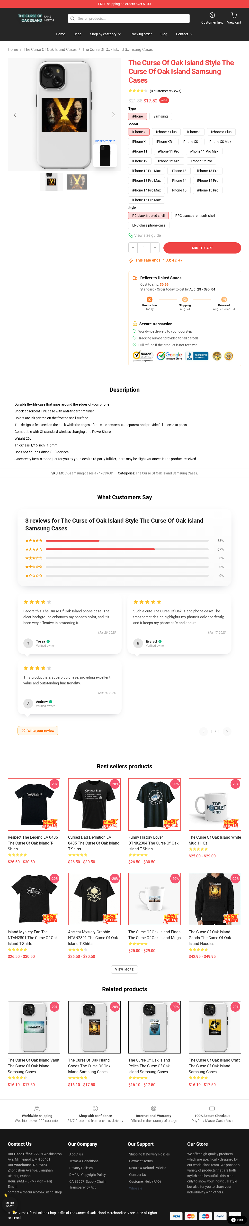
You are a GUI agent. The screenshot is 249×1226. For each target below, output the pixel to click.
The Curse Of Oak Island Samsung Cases (117, 49)
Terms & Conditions (83, 1161)
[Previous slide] (15, 115)
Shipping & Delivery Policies (149, 1154)
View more (124, 969)
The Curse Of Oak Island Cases (50, 49)
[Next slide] (113, 115)
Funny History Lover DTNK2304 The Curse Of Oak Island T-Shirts (153, 843)
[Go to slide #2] (77, 182)
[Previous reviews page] (203, 731)
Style (132, 208)
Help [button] (240, 1220)
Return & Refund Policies (147, 1168)
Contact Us (137, 1175)
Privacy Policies (81, 1168)
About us (76, 1154)
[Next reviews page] (227, 731)
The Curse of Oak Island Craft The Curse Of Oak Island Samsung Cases (214, 1066)
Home (13, 49)
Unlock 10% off (10, 1204)
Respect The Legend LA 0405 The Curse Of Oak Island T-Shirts (33, 843)
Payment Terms (141, 1161)
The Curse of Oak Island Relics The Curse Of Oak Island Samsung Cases (149, 1066)
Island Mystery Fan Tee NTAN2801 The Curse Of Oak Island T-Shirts (33, 938)
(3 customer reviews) (165, 91)
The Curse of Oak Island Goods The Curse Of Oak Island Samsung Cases (89, 1066)
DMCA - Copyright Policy (87, 1175)
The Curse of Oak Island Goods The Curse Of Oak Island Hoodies (210, 938)
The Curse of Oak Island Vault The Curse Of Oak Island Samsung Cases (33, 1066)
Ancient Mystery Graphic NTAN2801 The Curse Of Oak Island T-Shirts (93, 938)
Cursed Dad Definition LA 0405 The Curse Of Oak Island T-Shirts (93, 843)
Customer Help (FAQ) (145, 1181)
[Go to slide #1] (51, 182)
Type (132, 108)
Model (133, 124)
